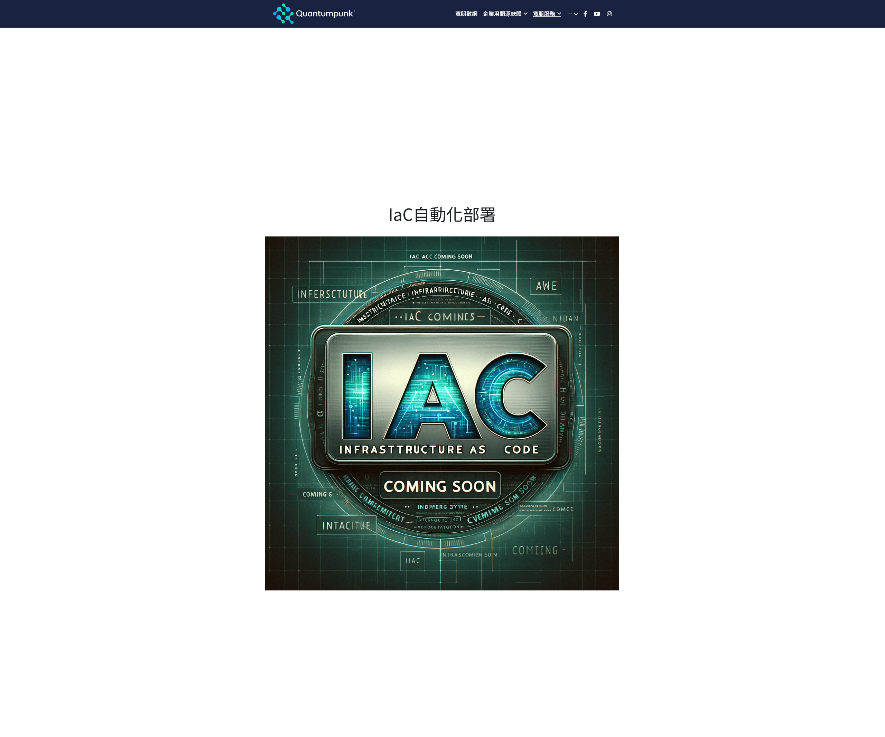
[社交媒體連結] (585, 14)
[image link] (314, 13)
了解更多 (81, 690)
